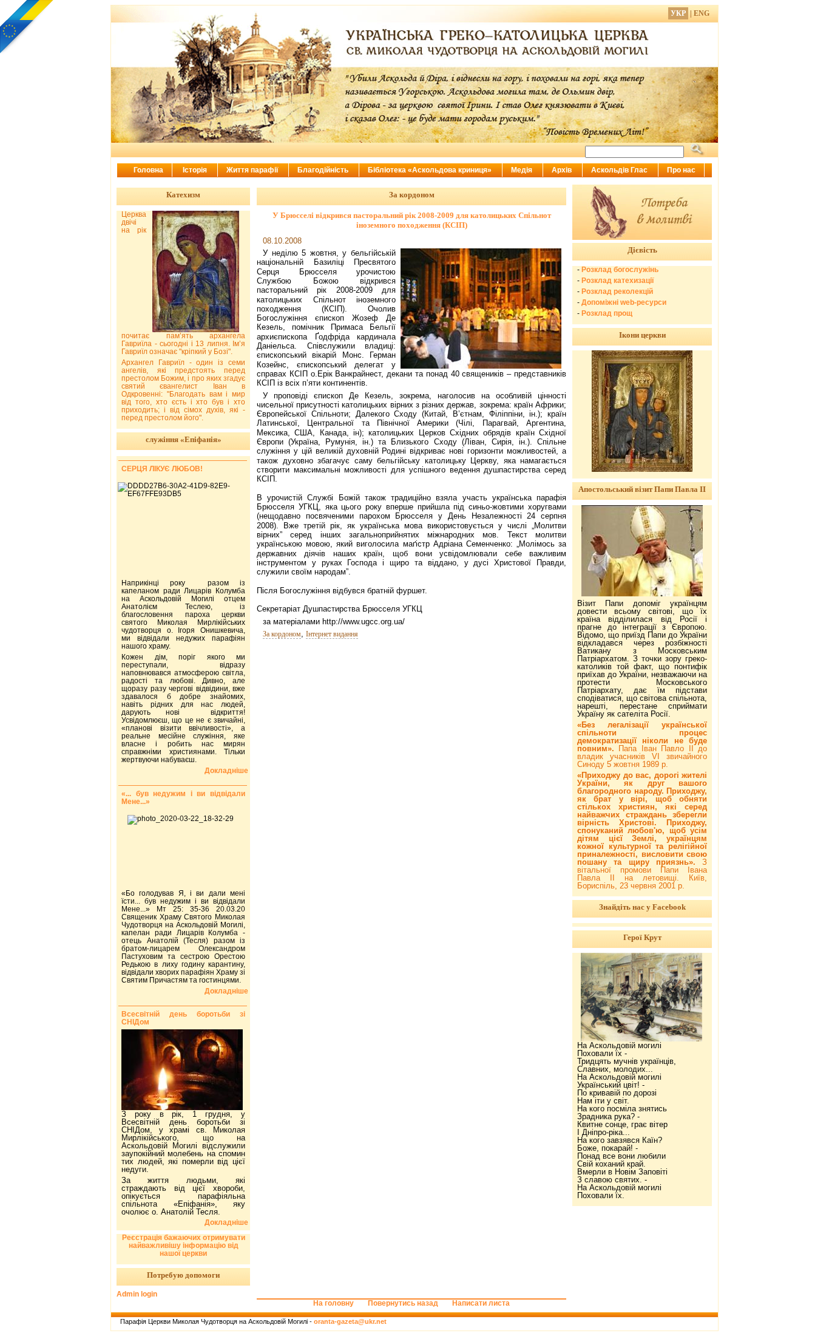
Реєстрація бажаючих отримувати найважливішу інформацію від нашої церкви (183, 1245)
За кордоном (282, 634)
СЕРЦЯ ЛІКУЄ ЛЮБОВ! (162, 469)
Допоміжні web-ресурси (623, 302)
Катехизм (183, 194)
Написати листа (481, 1303)
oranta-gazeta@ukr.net (350, 1321)
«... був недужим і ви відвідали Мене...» (183, 797)
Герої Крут (642, 937)
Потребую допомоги (183, 1275)
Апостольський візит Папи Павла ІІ (642, 489)
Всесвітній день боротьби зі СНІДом (183, 1018)
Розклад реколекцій (617, 291)
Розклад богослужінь (619, 269)
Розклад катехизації (617, 280)
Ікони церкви (642, 334)
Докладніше (226, 771)
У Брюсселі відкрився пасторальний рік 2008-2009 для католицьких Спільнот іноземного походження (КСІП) (411, 220)
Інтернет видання (332, 634)
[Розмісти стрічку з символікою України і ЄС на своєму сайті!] (27, 27)
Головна (148, 170)
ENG (701, 13)
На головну (333, 1303)
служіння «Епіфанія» (184, 439)
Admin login (137, 1294)
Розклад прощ (606, 313)
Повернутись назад (403, 1303)
